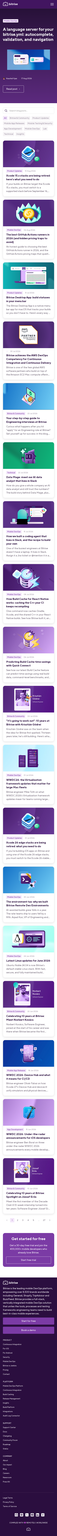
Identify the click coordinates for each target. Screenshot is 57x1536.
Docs (5, 1431)
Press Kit (6, 1481)
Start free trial (28, 1260)
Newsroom (7, 1477)
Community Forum (10, 1440)
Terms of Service (10, 1506)
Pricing (5, 1370)
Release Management (11, 1398)
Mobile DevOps (10, 20)
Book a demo (28, 1330)
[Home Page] (10, 4)
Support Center (9, 1427)
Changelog (7, 1436)
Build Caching (8, 1394)
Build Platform (8, 1407)
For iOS (6, 1348)
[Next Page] (49, 1220)
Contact (6, 1374)
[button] (52, 4)
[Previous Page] (7, 1220)
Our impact (7, 1464)
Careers (6, 1473)
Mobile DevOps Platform (13, 1386)
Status (5, 1448)
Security (6, 1357)
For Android (7, 1353)
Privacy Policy (8, 1502)
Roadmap (6, 1444)
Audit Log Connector (11, 1415)
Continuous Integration (12, 1344)
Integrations (8, 1411)
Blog (5, 1469)
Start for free (28, 1321)
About (5, 1460)
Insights (6, 1403)
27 (44, 1220)
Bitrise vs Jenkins (10, 1365)
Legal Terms (8, 1498)
